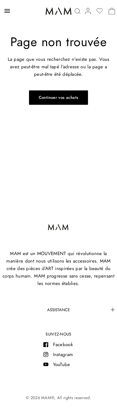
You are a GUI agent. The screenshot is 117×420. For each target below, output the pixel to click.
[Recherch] (77, 11)
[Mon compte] (88, 11)
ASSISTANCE (58, 310)
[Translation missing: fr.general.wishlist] (99, 11)
